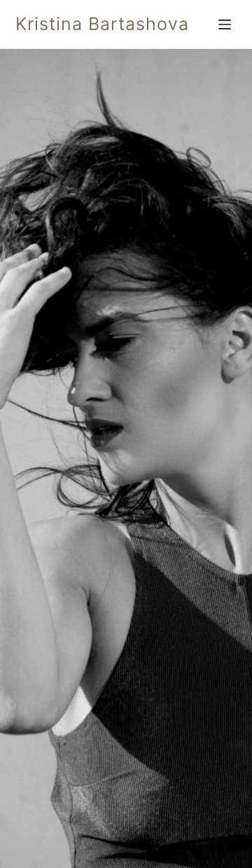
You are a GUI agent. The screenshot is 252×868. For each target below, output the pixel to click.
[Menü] (227, 24)
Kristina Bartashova (102, 23)
